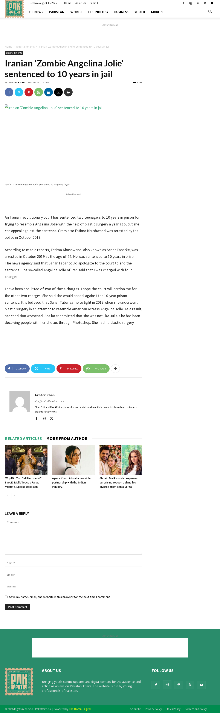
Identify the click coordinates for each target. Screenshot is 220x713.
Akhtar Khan (17, 82)
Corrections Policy (196, 709)
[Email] (58, 92)
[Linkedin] (48, 92)
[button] (210, 12)
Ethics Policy (173, 709)
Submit (94, 3)
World (76, 12)
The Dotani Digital (80, 709)
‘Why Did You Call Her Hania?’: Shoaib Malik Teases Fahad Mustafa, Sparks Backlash (23, 482)
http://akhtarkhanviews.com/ (49, 401)
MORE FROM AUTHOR (66, 438)
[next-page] (14, 495)
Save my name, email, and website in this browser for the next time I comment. (59, 597)
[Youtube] (212, 3)
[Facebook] (183, 3)
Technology (98, 12)
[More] (115, 368)
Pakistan (56, 12)
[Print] (68, 92)
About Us (80, 3)
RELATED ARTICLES (23, 438)
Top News (35, 12)
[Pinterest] (198, 3)
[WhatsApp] (38, 92)
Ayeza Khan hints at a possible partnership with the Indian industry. (71, 482)
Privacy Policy (153, 709)
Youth (139, 12)
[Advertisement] (110, 33)
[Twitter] (205, 3)
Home (67, 3)
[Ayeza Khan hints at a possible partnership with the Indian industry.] (73, 460)
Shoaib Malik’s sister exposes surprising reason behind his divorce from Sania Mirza (118, 482)
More (155, 12)
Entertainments (25, 46)
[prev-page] (7, 495)
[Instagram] (191, 3)
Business (121, 12)
